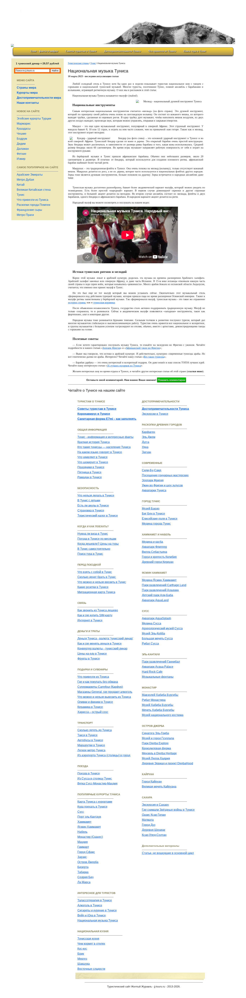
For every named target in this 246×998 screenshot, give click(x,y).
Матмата (148, 819)
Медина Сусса (151, 623)
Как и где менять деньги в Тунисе (99, 643)
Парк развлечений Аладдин (160, 590)
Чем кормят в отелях (91, 943)
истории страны (76, 302)
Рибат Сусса (150, 643)
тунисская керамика (104, 302)
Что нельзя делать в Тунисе (95, 495)
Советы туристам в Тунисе (80, 51)
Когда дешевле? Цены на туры (98, 543)
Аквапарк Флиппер (154, 546)
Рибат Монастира (154, 699)
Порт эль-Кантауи (89, 816)
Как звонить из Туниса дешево (97, 610)
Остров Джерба (87, 862)
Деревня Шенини (153, 829)
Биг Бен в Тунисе (153, 513)
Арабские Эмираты (30, 174)
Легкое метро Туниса (91, 750)
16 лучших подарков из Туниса (124, 365)
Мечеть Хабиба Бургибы (158, 710)
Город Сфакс (86, 852)
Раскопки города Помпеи (33, 204)
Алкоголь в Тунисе (89, 905)
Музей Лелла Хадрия (156, 758)
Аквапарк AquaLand (155, 600)
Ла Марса (83, 882)
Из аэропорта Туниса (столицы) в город (103, 755)
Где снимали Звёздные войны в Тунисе (168, 809)
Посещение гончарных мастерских (165, 475)
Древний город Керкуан (157, 561)
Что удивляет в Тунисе (92, 457)
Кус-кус (82, 948)
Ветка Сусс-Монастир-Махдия (97, 783)
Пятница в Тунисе (89, 472)
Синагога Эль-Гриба (155, 733)
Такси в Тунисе (87, 735)
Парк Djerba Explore (155, 743)
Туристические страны (78, 63)
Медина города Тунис (156, 523)
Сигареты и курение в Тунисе (97, 910)
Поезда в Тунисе (88, 773)
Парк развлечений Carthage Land (164, 585)
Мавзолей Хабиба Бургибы (160, 694)
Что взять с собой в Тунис (94, 571)
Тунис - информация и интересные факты (105, 437)
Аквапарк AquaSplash (156, 618)
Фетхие (21, 153)
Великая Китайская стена (34, 189)
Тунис (20, 194)
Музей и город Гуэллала (158, 738)
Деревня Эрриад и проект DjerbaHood (167, 763)
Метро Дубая (25, 179)
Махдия (82, 841)
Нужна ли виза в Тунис (92, 533)
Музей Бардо (150, 508)
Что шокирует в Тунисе (92, 462)
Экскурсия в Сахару (155, 804)
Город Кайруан (152, 781)
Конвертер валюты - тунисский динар (102, 648)
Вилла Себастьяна (154, 551)
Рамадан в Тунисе (89, 477)
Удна (145, 447)
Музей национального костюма (162, 715)
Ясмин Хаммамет (89, 826)
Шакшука (83, 963)
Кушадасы (24, 128)
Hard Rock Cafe (152, 671)
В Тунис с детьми (88, 500)
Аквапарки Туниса (154, 490)
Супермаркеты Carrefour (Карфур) (100, 686)
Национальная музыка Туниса (97, 920)
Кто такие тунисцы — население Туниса (104, 447)
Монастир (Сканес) (90, 836)
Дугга (145, 442)
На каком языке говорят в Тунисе (99, 452)
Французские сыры (29, 209)
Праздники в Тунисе (90, 467)
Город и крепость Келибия (159, 556)
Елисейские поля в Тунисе (159, 518)
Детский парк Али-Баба (157, 595)
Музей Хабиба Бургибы (157, 704)
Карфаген (148, 431)
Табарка (82, 872)
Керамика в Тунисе (90, 706)
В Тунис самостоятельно (93, 548)
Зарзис (82, 857)
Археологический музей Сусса (162, 628)
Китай (20, 184)
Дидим (21, 143)
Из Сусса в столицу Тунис (94, 778)
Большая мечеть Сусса (157, 638)
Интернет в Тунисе (89, 620)
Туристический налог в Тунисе (97, 515)
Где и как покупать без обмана (97, 681)
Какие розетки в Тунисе (92, 587)
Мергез (82, 958)
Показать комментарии (171, 379)
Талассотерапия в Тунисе (94, 900)
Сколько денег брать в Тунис (96, 577)
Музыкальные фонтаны (157, 676)
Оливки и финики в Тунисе (95, 701)
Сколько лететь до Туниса (94, 730)
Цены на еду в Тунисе (92, 653)
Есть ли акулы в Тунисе (93, 505)
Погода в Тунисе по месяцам (96, 538)
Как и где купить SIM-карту (94, 615)
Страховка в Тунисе (90, 510)
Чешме (21, 133)
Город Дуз (148, 824)
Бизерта (82, 867)
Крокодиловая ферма (156, 748)
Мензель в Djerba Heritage (159, 753)
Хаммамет (84, 821)
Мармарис (24, 123)
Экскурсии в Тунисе (155, 413)
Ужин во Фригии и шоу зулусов (162, 485)
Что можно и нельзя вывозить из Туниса (104, 696)
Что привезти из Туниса (162, 51)
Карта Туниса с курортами (94, 801)
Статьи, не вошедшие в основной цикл (168, 853)
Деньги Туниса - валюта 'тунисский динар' (105, 638)
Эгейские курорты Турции (34, 118)
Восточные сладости (91, 968)
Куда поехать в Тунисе (92, 806)
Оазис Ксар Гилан (154, 814)
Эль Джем (148, 437)
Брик (80, 953)
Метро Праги (25, 214)
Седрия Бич (85, 877)
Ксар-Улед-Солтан (154, 834)
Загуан (146, 452)
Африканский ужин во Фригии (143, 348)
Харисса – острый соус (92, 711)
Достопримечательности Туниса (122, 51)
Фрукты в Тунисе (88, 658)
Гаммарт (83, 846)
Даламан (23, 148)
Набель (82, 831)
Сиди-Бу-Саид (151, 470)
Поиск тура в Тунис (194, 51)
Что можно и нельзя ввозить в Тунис (101, 582)
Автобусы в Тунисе (90, 740)
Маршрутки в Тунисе (91, 745)
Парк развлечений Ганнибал (161, 661)
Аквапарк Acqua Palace (157, 666)
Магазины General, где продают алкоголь (104, 691)
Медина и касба (152, 541)
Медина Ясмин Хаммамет (159, 580)
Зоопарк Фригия (111, 348)
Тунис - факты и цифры (44, 51)
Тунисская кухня (88, 938)
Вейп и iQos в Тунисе (91, 915)
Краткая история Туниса (93, 442)
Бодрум (22, 138)
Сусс (80, 811)
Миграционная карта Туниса (96, 592)
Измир (21, 158)
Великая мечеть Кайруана (159, 786)
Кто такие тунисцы (154, 356)
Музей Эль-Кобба (153, 633)
